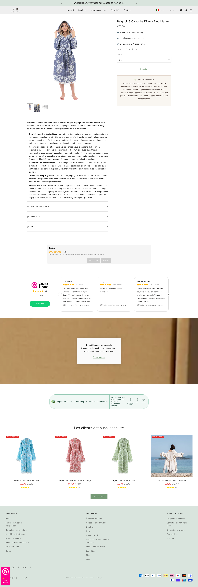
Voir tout (170, 538)
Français (171, 10)
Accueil (70, 10)
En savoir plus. (99, 254)
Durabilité (115, 10)
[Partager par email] (136, 49)
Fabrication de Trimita (95, 547)
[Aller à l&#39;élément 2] (37, 108)
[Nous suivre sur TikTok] (30, 567)
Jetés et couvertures (176, 530)
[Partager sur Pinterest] (132, 49)
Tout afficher (99, 496)
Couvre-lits (171, 534)
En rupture (144, 69)
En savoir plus (99, 357)
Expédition (90, 551)
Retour (8, 518)
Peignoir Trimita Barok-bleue (26, 480)
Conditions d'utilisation (15, 534)
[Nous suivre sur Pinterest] (18, 567)
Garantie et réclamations (16, 530)
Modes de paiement (14, 538)
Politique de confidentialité (17, 542)
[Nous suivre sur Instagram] (12, 567)
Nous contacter (12, 547)
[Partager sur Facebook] (126, 49)
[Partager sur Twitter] (129, 49)
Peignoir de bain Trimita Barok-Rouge (75, 480)
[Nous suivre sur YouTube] (24, 567)
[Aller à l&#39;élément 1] (30, 107)
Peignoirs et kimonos (176, 518)
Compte (9, 551)
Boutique (82, 10)
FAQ (88, 559)
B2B (88, 531)
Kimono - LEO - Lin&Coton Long (172, 480)
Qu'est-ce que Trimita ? (96, 523)
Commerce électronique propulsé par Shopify (89, 578)
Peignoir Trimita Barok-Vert (123, 480)
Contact (127, 10)
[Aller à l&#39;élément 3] (44, 107)
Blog (88, 555)
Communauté (92, 535)
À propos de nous (98, 10)
